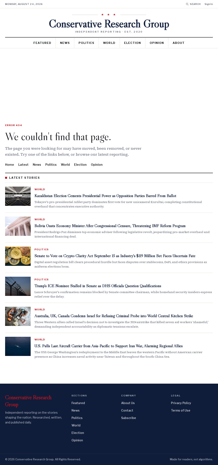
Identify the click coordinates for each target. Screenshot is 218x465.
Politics (86, 43)
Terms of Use (180, 410)
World (109, 43)
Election (132, 43)
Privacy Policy (181, 403)
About (179, 43)
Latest (23, 164)
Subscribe (128, 418)
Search (195, 4)
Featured (42, 43)
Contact (127, 410)
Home (9, 164)
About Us (128, 403)
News (65, 43)
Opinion (157, 43)
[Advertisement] (109, 80)
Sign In (209, 4)
